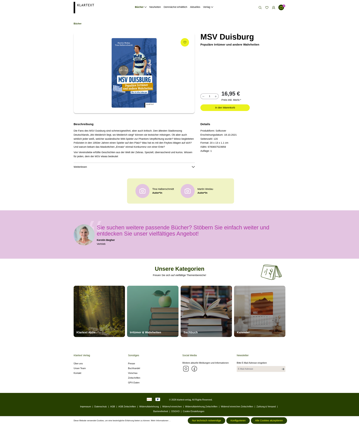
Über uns (78, 363)
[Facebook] (194, 369)
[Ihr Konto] (273, 7)
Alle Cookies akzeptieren (269, 420)
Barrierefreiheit (160, 411)
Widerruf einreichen (172, 406)
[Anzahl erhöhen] (216, 96)
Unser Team (80, 368)
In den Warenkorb (225, 107)
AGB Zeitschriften (127, 406)
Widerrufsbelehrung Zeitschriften (201, 406)
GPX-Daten (134, 382)
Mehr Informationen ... (161, 420)
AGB (112, 406)
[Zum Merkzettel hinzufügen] (185, 42)
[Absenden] (283, 369)
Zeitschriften (134, 378)
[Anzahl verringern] (203, 96)
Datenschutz (100, 406)
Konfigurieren (238, 420)
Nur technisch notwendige (206, 420)
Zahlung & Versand (266, 406)
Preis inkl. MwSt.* (231, 100)
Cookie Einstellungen (193, 411)
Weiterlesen (80, 166)
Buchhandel (134, 368)
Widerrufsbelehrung (149, 406)
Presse (131, 363)
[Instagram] (185, 369)
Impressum (85, 406)
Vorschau (132, 373)
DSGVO (175, 411)
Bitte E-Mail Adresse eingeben (252, 363)
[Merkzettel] (267, 7)
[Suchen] (260, 7)
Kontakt (77, 373)
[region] (134, 73)
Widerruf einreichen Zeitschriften (237, 406)
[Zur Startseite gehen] (84, 7)
